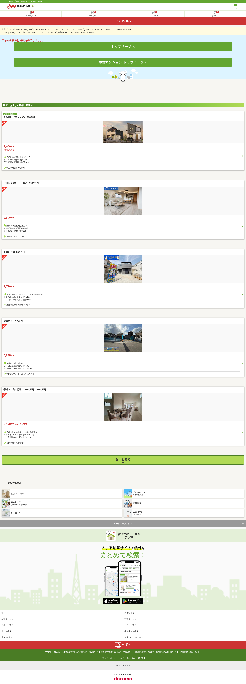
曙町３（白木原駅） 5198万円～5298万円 (24, 389)
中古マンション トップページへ (123, 62)
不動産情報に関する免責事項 (144, 652)
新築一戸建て (7, 625)
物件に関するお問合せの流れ (111, 652)
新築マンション (8, 619)
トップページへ (123, 46)
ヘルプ (121, 658)
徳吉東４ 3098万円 (13, 320)
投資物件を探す (131, 631)
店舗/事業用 (6, 637)
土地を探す (6, 631)
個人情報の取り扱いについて (166, 652)
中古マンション (131, 619)
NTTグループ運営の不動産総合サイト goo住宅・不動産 (24, 1)
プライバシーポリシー (108, 658)
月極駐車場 (129, 613)
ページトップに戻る (123, 523)
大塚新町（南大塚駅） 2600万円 (19, 117)
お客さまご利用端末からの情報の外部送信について (80, 652)
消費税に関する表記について (189, 652)
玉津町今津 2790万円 (14, 252)
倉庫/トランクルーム (133, 637)
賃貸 (3, 613)
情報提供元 (127, 652)
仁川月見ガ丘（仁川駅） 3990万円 (21, 183)
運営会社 (140, 658)
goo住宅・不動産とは (52, 652)
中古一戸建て (130, 625)
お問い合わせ (130, 658)
